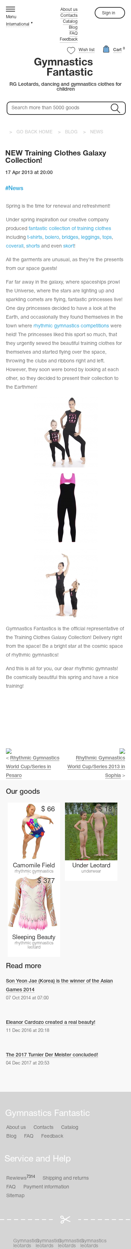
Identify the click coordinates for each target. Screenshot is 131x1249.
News (15, 188)
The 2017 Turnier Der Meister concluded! (52, 1055)
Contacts (69, 16)
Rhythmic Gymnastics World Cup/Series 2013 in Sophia (96, 767)
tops (107, 237)
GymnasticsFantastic (63, 68)
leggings (90, 237)
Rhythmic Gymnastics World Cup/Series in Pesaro (32, 767)
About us (69, 10)
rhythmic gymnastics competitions (71, 326)
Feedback (69, 39)
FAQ (74, 33)
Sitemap (15, 1196)
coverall (14, 246)
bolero (52, 237)
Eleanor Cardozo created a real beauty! (50, 1022)
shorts (33, 246)
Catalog (70, 21)
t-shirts (34, 237)
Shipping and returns (66, 1178)
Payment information (46, 1187)
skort (68, 246)
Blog (73, 27)
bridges (70, 237)
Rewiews (20, 1178)
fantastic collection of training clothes (70, 229)
